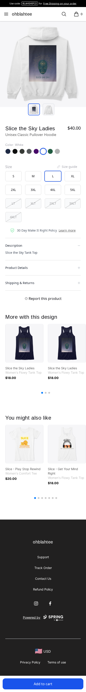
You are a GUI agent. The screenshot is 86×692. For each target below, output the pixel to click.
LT (13, 203)
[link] (24, 343)
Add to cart (43, 683)
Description (13, 245)
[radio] (13, 176)
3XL (33, 190)
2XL (13, 190)
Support (43, 557)
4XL (52, 190)
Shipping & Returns (19, 283)
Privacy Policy (30, 662)
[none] (66, 167)
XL (72, 176)
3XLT (72, 203)
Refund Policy (43, 589)
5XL (72, 190)
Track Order (43, 568)
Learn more (67, 230)
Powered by (31, 617)
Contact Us (43, 578)
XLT (33, 203)
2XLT (52, 203)
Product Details (16, 268)
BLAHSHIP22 (29, 3)
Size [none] (8, 166)
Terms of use (56, 662)
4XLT (13, 217)
